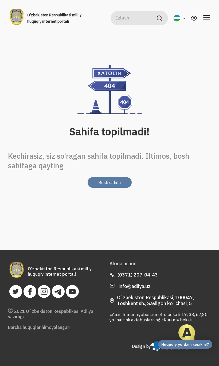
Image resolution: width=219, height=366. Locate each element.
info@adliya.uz (134, 286)
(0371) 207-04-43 (138, 275)
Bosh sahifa (109, 182)
